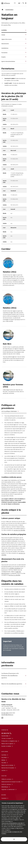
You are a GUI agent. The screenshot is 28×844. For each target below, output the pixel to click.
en (15, 3)
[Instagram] (2, 718)
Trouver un (6, 738)
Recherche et (7, 767)
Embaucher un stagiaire (9, 741)
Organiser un (8, 789)
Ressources (7, 743)
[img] (5, 3)
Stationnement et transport (11, 781)
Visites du (6, 779)
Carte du (6, 784)
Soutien (6, 746)
